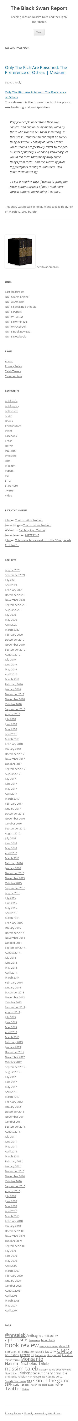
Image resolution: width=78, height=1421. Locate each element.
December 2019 (14, 639)
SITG (8, 480)
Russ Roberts (54, 1376)
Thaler (33, 1384)
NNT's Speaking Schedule (20, 307)
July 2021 (10, 580)
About (9, 361)
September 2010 (15, 1186)
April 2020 (11, 625)
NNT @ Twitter (14, 316)
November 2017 (15, 759)
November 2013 (15, 997)
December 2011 (14, 1112)
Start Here (11, 485)
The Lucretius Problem (29, 520)
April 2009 (11, 1266)
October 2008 (13, 1285)
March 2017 (12, 798)
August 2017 (12, 774)
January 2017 (13, 808)
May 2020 (11, 620)
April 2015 (11, 913)
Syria (16, 1384)
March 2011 (12, 1156)
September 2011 (15, 1126)
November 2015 (15, 878)
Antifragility (12, 406)
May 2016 (11, 848)
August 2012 (12, 1072)
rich (70, 207)
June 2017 (11, 784)
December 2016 (14, 813)
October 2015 (13, 883)
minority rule (12, 1359)
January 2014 (13, 987)
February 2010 (14, 1221)
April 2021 (11, 585)
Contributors (13, 426)
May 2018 (11, 729)
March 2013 (12, 1037)
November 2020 (15, 600)
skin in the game (51, 1380)
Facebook (11, 436)
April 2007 (11, 1310)
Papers (9, 470)
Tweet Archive (13, 376)
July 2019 (10, 659)
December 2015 (14, 873)
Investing (10, 456)
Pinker (24, 1372)
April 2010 (11, 1211)
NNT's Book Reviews (17, 331)
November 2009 (15, 1236)
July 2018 (10, 719)
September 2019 (15, 649)
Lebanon (40, 1355)
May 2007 (11, 1305)
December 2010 (14, 1171)
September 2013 (15, 1007)
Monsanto (32, 1359)
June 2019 (11, 664)
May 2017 (11, 789)
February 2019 (14, 684)
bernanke (34, 1340)
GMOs (64, 1350)
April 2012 (11, 1092)
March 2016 (12, 858)
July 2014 (10, 957)
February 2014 (14, 982)
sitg (29, 1381)
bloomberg (48, 1340)
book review (22, 1345)
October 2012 (13, 1062)
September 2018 (15, 709)
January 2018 (13, 749)
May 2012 (11, 1087)
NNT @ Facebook (15, 326)
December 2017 (14, 754)
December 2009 (14, 1231)
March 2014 (12, 977)
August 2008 (12, 1290)
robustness (39, 1376)
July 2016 (10, 838)
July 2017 (10, 779)
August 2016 (12, 833)
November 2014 (15, 938)
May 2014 (11, 967)
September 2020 (15, 605)
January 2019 (13, 689)
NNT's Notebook (15, 336)
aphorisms (16, 1339)
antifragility (50, 1336)
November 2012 (15, 1057)
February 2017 (14, 803)
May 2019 (11, 669)
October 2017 (13, 764)
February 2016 (14, 863)
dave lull (64, 1346)
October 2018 (13, 704)
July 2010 (10, 1196)
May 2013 (11, 1027)
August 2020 (12, 610)
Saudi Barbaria (15, 1381)
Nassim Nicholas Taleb (27, 1363)
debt (7, 1351)
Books (9, 421)
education (28, 1352)
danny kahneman (49, 1346)
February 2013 (14, 1042)
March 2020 (12, 630)
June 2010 (11, 1201)
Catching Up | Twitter (32, 530)
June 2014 (11, 962)
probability (11, 1376)
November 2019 (15, 644)
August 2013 (12, 1012)
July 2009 (10, 1251)
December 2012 (14, 1052)
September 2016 (15, 828)
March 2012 (12, 1097)
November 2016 (15, 818)
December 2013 (14, 992)
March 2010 (12, 1216)
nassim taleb (21, 1368)
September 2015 (15, 888)
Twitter (9, 490)
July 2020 (10, 615)
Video (8, 495)
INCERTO (10, 451)
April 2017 (11, 793)
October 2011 (13, 1121)
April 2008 (11, 1295)
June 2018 (11, 724)
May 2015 (11, 908)
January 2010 (13, 1226)
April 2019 (11, 674)
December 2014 (14, 933)
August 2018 (12, 714)
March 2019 (12, 679)
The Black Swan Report (39, 8)
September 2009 (15, 1246)
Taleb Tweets (13, 371)
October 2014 (13, 943)
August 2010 (12, 1191)
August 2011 (12, 1131)
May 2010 (11, 1206)
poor (64, 207)
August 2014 (12, 953)
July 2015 (10, 898)
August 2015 (12, 893)
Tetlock (24, 1384)
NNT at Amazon (15, 302)
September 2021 (15, 575)
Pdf (7, 475)
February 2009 (14, 1276)
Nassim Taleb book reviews (55, 1369)
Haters (9, 446)
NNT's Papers (13, 311)
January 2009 (13, 1280)
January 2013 (13, 1047)
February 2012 (14, 1102)
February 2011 (14, 1161)
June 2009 (11, 1256)
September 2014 (15, 948)
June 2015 (11, 903)
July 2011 (10, 1136)
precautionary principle (48, 1373)
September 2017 (15, 769)
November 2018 (15, 699)
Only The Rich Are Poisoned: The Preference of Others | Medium (36, 70)
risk (30, 1376)
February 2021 (14, 590)
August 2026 (12, 570)
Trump (58, 1384)
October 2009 (13, 1241)
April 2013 (11, 1032)
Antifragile (11, 401)
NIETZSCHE (32, 535)
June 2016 (11, 843)
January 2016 (13, 868)
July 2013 (10, 1017)
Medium (41, 207)
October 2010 (13, 1181)
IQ (32, 1355)
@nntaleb (15, 1335)
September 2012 (15, 1067)
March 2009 (12, 1271)
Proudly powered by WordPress (42, 1413)
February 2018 (14, 744)
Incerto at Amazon (47, 267)
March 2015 (12, 918)
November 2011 (15, 1116)
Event (8, 431)
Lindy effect (54, 1355)
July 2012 (10, 1077)
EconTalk (16, 1351)
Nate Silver (11, 1373)
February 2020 (14, 634)
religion (22, 1376)
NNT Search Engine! (17, 297)
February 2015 (14, 923)
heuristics (12, 1355)
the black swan (46, 1384)
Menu (39, 32)
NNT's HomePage (16, 321)
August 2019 (12, 654)
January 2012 (13, 1107)
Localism (67, 1355)
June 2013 (11, 1022)
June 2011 (11, 1141)
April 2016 (11, 853)
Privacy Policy (13, 366)
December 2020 (14, 595)
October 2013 (13, 1002)
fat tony (50, 1352)
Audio (8, 416)
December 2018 (14, 694)
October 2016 (13, 823)
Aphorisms (11, 411)
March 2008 (12, 1300)
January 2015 (13, 928)
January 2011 (13, 1166)
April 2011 (11, 1151)
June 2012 (11, 1082)
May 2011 (11, 1146)
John (34, 211)
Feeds (8, 441)
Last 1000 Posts (14, 292)
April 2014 (11, 972)
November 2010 (15, 1176)
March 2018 (12, 739)
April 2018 (11, 734)
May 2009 (11, 1261)
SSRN (8, 1384)
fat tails (39, 1352)
